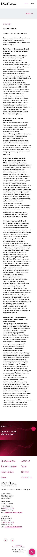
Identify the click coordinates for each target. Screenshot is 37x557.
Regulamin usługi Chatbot (18, 546)
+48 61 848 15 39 (8, 522)
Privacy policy (18, 545)
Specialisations (8, 461)
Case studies (7, 472)
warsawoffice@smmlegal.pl (13, 512)
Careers (25, 472)
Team (23, 467)
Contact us (26, 478)
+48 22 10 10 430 (8, 508)
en (32, 3)
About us (25, 461)
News (28, 14)
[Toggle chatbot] (32, 551)
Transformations (9, 467)
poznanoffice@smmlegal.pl (13, 527)
